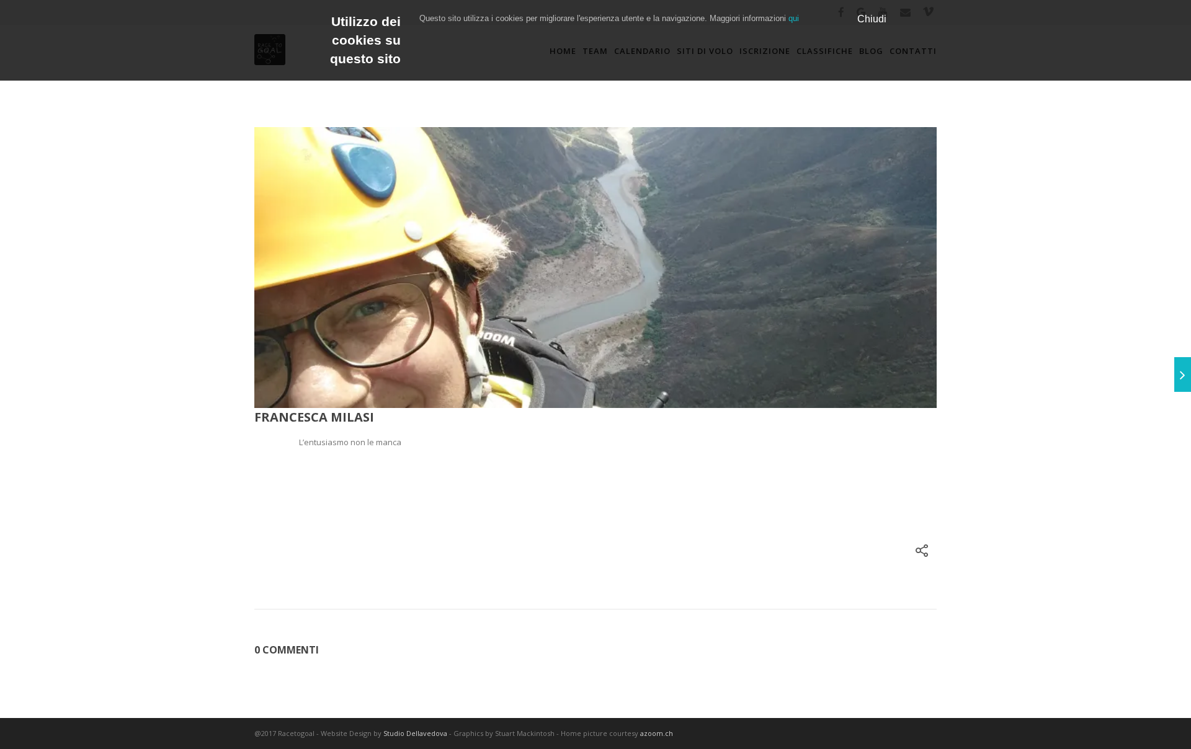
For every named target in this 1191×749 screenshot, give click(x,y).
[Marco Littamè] (1182, 374)
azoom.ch (657, 733)
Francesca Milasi (314, 417)
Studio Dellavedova (415, 733)
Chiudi (871, 18)
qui (793, 18)
